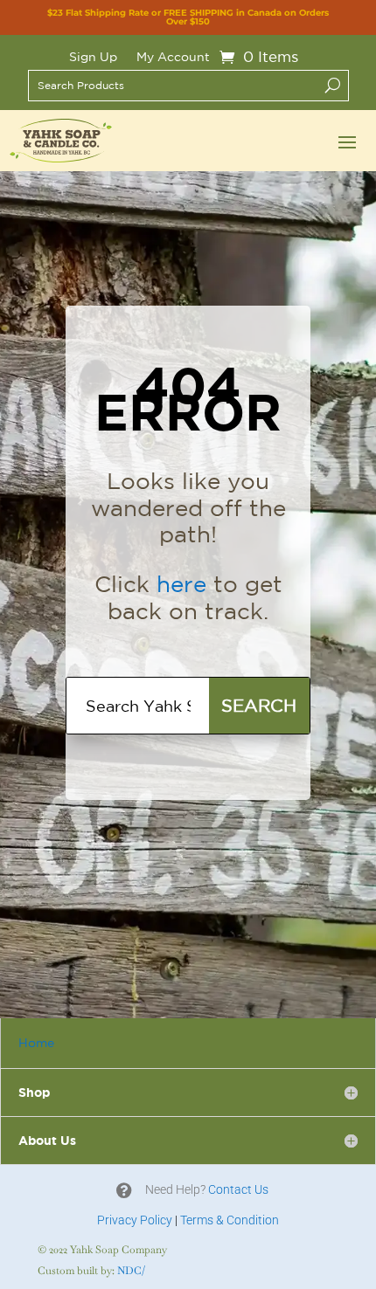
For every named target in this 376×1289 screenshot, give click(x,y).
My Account (173, 57)
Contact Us (238, 1189)
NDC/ (131, 1271)
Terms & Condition (229, 1220)
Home (36, 1043)
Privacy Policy (134, 1220)
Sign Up (93, 57)
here (181, 583)
